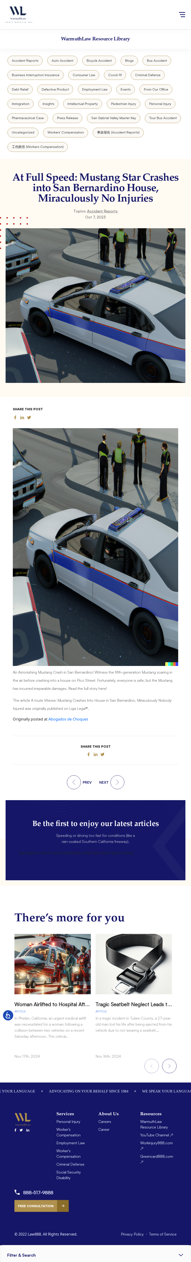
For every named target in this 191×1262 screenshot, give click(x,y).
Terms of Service (163, 1234)
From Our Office (156, 89)
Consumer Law (84, 75)
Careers (104, 1121)
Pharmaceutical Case (28, 118)
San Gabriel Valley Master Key (113, 118)
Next (169, 1066)
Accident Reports (25, 60)
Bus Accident (157, 60)
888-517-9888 (38, 1192)
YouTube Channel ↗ (156, 1135)
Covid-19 (115, 75)
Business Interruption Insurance (35, 75)
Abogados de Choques (68, 719)
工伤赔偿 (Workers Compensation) (38, 147)
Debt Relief (20, 89)
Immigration (20, 104)
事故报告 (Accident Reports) (118, 132)
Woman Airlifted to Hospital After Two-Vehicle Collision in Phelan (88, 1004)
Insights (48, 104)
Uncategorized (23, 132)
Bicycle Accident (99, 60)
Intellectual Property (83, 104)
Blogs (129, 60)
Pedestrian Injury (123, 104)
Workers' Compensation (66, 132)
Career (103, 1129)
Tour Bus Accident (163, 118)
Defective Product (55, 89)
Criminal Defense (147, 75)
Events (126, 89)
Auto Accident (62, 60)
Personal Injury (160, 104)
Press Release (67, 118)
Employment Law (94, 89)
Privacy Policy (133, 1234)
